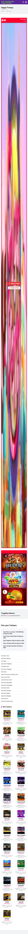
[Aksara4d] (7, 817)
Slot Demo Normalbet (6, 682)
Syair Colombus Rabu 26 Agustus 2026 (13, 643)
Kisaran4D (21, 868)
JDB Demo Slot (5, 666)
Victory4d (7, 868)
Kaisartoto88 (21, 735)
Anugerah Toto (7, 802)
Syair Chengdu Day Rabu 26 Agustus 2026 (13, 646)
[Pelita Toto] (7, 850)
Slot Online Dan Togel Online (7, 2)
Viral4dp (21, 818)
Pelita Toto (7, 852)
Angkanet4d (7, 768)
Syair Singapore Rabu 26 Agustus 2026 (13, 640)
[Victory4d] (7, 867)
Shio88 (7, 735)
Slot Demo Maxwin (6, 658)
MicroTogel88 (21, 835)
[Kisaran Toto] (21, 850)
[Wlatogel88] (21, 767)
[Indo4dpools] (21, 717)
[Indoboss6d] (7, 833)
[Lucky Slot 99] (7, 883)
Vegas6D (21, 902)
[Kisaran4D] (21, 867)
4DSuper (7, 918)
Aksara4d (7, 818)
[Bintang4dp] (21, 783)
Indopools (7, 752)
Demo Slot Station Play (7, 701)
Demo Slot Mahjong (6, 696)
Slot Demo (3, 661)
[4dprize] (21, 750)
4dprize (21, 752)
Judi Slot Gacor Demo (6, 680)
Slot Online (4, 672)
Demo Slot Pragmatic (6, 663)
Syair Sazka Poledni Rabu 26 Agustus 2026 (13, 637)
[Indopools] (7, 750)
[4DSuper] (7, 917)
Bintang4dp (21, 785)
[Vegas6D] (21, 900)
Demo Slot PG (4, 698)
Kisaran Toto (21, 852)
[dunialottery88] (21, 800)
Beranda (2, 11)
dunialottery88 (21, 802)
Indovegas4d (7, 718)
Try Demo (14, 562)
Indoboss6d (7, 835)
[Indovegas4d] (7, 717)
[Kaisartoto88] (21, 733)
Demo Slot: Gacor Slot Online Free (9, 674)
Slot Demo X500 (5, 688)
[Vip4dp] (7, 900)
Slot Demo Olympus (6, 690)
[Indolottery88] (7, 783)
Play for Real (15, 283)
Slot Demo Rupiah (5, 693)
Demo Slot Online (5, 677)
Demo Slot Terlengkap (6, 685)
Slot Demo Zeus (5, 655)
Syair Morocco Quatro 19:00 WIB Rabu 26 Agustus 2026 (13, 632)
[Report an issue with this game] (3, 20)
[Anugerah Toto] (7, 800)
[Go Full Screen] (5, 20)
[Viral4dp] (21, 817)
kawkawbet (21, 885)
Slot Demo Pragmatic (6, 669)
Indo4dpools (21, 718)
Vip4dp (7, 902)
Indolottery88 (7, 785)
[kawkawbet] (21, 883)
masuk (8, 615)
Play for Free (15, 288)
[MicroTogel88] (21, 833)
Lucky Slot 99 (7, 885)
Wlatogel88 (21, 768)
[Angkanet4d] (7, 767)
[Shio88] (7, 733)
